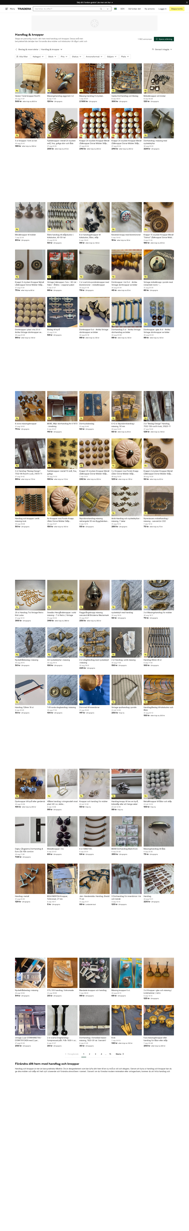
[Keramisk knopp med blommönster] (126, 217)
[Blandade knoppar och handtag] (94, 973)
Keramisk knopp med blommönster (126, 235)
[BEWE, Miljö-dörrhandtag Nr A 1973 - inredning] (62, 406)
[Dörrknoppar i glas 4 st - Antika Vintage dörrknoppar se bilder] (159, 312)
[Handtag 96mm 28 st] (159, 642)
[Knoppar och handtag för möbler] (94, 784)
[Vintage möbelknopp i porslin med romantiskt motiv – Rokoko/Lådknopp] (159, 265)
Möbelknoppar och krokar (155, 96)
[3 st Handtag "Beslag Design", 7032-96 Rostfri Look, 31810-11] (30, 453)
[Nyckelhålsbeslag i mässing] (30, 642)
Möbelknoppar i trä (55, 849)
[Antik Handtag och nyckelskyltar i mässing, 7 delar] (126, 501)
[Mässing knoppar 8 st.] (126, 973)
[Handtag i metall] (30, 879)
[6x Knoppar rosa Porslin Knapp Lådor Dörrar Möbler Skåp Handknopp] (62, 501)
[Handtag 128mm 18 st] (30, 690)
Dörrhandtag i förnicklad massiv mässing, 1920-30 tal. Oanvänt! (92, 1039)
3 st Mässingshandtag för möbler (158, 612)
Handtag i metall (22, 896)
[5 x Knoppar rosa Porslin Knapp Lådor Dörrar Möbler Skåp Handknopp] (126, 453)
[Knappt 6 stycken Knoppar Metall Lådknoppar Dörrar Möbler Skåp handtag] (30, 265)
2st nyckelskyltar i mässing (58, 660)
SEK (122, 9)
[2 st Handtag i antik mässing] (126, 642)
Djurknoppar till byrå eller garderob (30, 801)
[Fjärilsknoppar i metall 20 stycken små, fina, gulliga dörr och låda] (62, 123)
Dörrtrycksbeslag (86, 423)
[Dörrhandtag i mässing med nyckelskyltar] (159, 123)
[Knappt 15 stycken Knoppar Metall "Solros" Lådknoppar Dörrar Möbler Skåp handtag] (159, 217)
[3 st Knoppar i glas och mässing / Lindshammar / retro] (159, 973)
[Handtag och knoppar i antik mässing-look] (30, 501)
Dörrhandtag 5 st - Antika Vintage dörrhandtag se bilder (126, 330)
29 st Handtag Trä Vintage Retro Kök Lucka (29, 613)
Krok (113, 1038)
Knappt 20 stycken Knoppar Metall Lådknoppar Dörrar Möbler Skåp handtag (94, 142)
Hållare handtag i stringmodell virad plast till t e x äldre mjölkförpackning (62, 802)
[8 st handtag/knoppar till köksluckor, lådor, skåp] (94, 217)
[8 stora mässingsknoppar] (30, 406)
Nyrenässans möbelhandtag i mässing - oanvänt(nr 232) (156, 519)
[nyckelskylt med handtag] (126, 595)
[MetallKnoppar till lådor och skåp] (159, 784)
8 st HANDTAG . (86, 849)
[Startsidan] (24, 9)
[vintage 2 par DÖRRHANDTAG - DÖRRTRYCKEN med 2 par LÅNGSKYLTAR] (30, 1020)
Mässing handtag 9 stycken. (91, 96)
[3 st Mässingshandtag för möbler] (159, 595)
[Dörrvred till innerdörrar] (94, 690)
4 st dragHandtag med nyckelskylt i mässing (94, 661)
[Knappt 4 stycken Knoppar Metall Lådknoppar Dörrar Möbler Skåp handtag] (159, 453)
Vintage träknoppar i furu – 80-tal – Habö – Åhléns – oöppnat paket (62, 283)
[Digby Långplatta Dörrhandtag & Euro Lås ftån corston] (30, 831)
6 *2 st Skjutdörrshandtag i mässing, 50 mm (123, 424)
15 (110, 1054)
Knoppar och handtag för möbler (93, 801)
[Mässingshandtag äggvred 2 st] (62, 78)
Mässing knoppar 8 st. (120, 990)
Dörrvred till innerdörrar (89, 707)
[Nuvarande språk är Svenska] (115, 9)
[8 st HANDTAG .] (94, 831)
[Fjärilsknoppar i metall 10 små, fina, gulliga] (62, 453)
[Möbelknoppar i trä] (62, 831)
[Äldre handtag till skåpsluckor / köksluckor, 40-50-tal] (62, 217)
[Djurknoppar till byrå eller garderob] (30, 784)
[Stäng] (187, 2)
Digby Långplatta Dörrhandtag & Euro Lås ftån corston (29, 850)
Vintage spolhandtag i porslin (124, 707)
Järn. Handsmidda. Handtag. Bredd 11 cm (94, 897)
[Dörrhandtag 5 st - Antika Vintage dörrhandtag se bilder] (126, 312)
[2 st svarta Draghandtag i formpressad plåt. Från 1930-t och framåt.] (62, 1020)
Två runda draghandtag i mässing (61, 707)
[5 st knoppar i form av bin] (30, 123)
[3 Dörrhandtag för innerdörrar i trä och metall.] (126, 879)
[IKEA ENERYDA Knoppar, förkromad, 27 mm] (62, 879)
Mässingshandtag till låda (154, 849)
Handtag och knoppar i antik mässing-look (27, 519)
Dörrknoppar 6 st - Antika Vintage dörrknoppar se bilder (93, 330)
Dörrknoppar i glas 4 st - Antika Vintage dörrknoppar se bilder (157, 330)
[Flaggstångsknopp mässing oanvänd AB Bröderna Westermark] (94, 595)
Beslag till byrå (53, 329)
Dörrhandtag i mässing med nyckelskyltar (155, 142)
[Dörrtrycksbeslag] (94, 406)
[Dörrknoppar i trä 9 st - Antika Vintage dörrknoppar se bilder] (126, 265)
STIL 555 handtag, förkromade (60, 990)
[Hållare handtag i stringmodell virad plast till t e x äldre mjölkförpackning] (62, 784)
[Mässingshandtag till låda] (159, 831)
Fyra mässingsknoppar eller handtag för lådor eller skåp (156, 1039)
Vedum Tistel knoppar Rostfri (27, 96)
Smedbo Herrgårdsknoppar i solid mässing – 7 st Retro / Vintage (61, 613)
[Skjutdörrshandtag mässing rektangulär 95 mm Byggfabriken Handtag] (94, 501)
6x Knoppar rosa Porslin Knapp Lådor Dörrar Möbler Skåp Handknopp (60, 519)
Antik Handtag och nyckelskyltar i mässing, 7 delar (125, 519)
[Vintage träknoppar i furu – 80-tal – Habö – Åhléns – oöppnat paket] (62, 265)
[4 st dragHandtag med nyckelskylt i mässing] (94, 642)
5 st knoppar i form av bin (26, 141)
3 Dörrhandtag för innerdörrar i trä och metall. (126, 897)
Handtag (147, 896)
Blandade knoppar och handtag (92, 990)
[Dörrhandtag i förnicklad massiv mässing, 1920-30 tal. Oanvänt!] (94, 1020)
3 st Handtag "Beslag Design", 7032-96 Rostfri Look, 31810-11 (28, 472)
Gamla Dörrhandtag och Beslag (124, 96)
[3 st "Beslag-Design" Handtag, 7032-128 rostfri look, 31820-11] (159, 406)
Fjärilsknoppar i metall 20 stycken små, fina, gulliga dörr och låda (61, 142)
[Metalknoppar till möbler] (30, 217)
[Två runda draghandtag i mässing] (62, 690)
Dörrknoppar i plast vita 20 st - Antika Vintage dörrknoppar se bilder (28, 331)
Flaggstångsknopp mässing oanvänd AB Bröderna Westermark (94, 613)
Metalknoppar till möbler (25, 235)
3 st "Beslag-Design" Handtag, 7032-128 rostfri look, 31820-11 (157, 424)
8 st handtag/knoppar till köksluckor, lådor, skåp (90, 236)
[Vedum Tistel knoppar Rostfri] (30, 78)
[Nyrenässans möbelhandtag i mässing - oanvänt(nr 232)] (159, 501)
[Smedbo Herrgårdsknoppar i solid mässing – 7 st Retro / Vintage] (62, 595)
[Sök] (101, 9)
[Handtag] (159, 879)
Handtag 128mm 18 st (24, 707)
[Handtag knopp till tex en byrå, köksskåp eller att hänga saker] (126, 784)
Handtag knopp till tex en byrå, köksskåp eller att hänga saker (124, 802)
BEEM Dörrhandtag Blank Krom (124, 849)
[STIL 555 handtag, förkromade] (62, 973)
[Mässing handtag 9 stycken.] (94, 78)
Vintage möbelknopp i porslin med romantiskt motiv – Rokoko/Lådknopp (158, 283)
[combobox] (68, 9)
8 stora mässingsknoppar (26, 423)
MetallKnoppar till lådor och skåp (158, 801)
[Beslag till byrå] (62, 312)
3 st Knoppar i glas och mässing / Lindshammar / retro (158, 991)
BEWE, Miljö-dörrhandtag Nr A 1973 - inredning (62, 424)
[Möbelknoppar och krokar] (159, 78)
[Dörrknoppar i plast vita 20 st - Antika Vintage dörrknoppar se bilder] (30, 312)
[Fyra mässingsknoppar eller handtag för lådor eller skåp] (159, 1020)
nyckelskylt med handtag (122, 612)
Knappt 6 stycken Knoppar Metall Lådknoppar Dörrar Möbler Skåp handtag (29, 283)
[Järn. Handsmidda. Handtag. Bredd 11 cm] (94, 879)
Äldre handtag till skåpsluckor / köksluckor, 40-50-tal (60, 236)
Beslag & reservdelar (28, 49)
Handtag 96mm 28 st (153, 660)
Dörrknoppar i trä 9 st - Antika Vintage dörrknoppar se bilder (124, 283)
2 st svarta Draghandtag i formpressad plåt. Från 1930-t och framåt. (62, 1039)
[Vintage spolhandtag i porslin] (126, 690)
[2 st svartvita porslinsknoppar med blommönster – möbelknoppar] (94, 265)
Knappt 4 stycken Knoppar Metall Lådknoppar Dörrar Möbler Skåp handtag (158, 472)
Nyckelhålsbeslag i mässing (26, 660)
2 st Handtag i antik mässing (123, 660)
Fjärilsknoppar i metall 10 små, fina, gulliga (62, 472)
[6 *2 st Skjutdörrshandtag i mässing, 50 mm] (126, 406)
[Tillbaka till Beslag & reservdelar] (16, 49)
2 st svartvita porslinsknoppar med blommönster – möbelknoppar (94, 283)
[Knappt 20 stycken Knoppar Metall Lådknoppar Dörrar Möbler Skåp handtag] (94, 123)
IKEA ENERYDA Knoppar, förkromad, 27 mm (57, 897)
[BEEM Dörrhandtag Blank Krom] (126, 831)
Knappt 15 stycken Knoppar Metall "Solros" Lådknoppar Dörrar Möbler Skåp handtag (159, 236)
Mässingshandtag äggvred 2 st (60, 96)
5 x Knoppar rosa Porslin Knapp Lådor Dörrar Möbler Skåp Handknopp (124, 472)
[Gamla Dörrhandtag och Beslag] (126, 78)
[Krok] (126, 1020)
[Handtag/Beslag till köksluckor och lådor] (159, 690)
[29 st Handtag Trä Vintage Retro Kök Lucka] (30, 595)
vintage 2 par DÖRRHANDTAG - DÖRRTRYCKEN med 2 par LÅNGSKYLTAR (28, 1039)
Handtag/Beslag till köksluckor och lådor (158, 708)
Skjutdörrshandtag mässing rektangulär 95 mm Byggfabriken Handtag (93, 519)
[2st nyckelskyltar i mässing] (62, 642)
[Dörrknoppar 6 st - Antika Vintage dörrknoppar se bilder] (94, 312)
